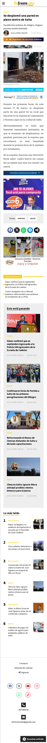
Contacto (23, 663)
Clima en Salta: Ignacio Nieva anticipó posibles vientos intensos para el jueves (22, 487)
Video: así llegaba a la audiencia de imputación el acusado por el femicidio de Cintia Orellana (19, 528)
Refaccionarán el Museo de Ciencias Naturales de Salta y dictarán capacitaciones (22, 440)
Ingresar (25, 672)
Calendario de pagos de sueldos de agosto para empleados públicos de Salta (18, 631)
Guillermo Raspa (19, 33)
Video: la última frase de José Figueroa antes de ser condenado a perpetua (19, 611)
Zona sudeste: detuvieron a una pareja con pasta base (19, 547)
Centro (21, 218)
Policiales (13, 521)
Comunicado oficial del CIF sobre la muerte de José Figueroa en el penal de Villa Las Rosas (19, 569)
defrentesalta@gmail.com (24, 722)
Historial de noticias (23, 668)
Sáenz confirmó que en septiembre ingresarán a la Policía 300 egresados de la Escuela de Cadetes (21, 284)
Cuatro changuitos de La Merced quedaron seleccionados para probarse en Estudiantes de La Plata (21, 294)
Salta (6, 12)
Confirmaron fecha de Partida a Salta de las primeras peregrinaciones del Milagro (23, 393)
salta (32, 218)
